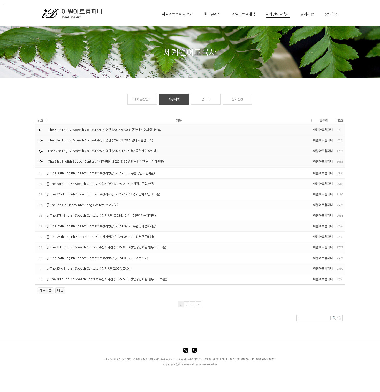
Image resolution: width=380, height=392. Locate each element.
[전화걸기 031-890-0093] (186, 350)
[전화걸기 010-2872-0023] (194, 350)
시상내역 (174, 99)
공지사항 (307, 14)
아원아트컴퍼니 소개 (177, 14)
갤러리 (206, 99)
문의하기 (331, 14)
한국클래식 (212, 14)
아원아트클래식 (243, 14)
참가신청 (237, 99)
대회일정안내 (142, 99)
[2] (60, 290)
